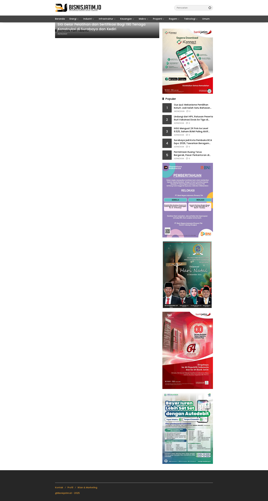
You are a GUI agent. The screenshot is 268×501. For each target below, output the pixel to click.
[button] (210, 7)
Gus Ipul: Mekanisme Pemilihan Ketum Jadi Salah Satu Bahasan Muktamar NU (192, 106)
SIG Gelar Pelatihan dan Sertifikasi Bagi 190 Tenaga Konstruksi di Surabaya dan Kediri (101, 27)
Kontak (59, 487)
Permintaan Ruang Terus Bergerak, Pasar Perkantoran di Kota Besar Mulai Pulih (191, 154)
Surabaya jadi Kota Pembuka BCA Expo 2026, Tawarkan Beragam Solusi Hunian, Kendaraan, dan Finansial (193, 142)
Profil (70, 487)
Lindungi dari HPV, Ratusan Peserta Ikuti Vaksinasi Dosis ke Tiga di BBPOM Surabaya (193, 118)
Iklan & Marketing (87, 487)
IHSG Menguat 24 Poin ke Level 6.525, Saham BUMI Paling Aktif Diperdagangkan (191, 130)
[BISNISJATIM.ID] (78, 7)
